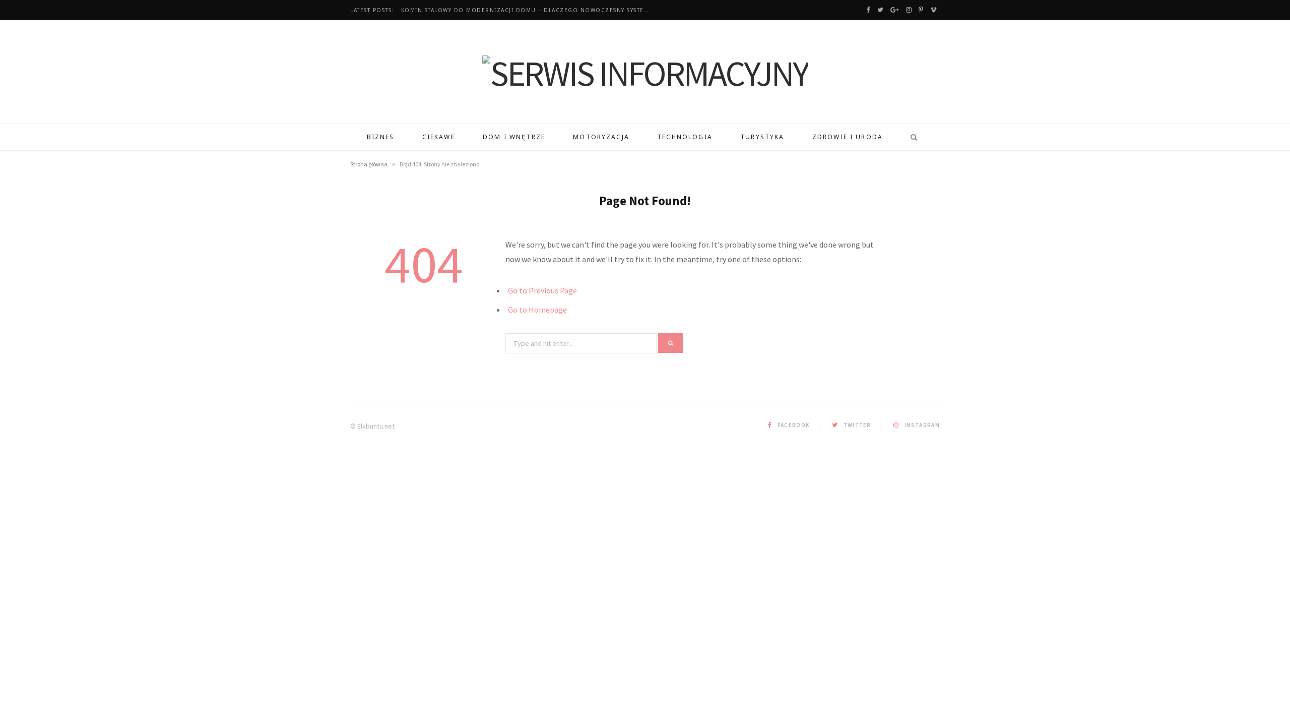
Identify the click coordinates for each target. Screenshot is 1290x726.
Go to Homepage (537, 310)
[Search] (910, 137)
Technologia (685, 137)
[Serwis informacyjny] (645, 73)
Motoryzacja (601, 137)
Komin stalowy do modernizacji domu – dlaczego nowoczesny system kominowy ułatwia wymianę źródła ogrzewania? (529, 10)
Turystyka (762, 137)
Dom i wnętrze (514, 137)
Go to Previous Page (542, 290)
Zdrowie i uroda (847, 137)
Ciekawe (438, 137)
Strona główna (369, 164)
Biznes (381, 137)
